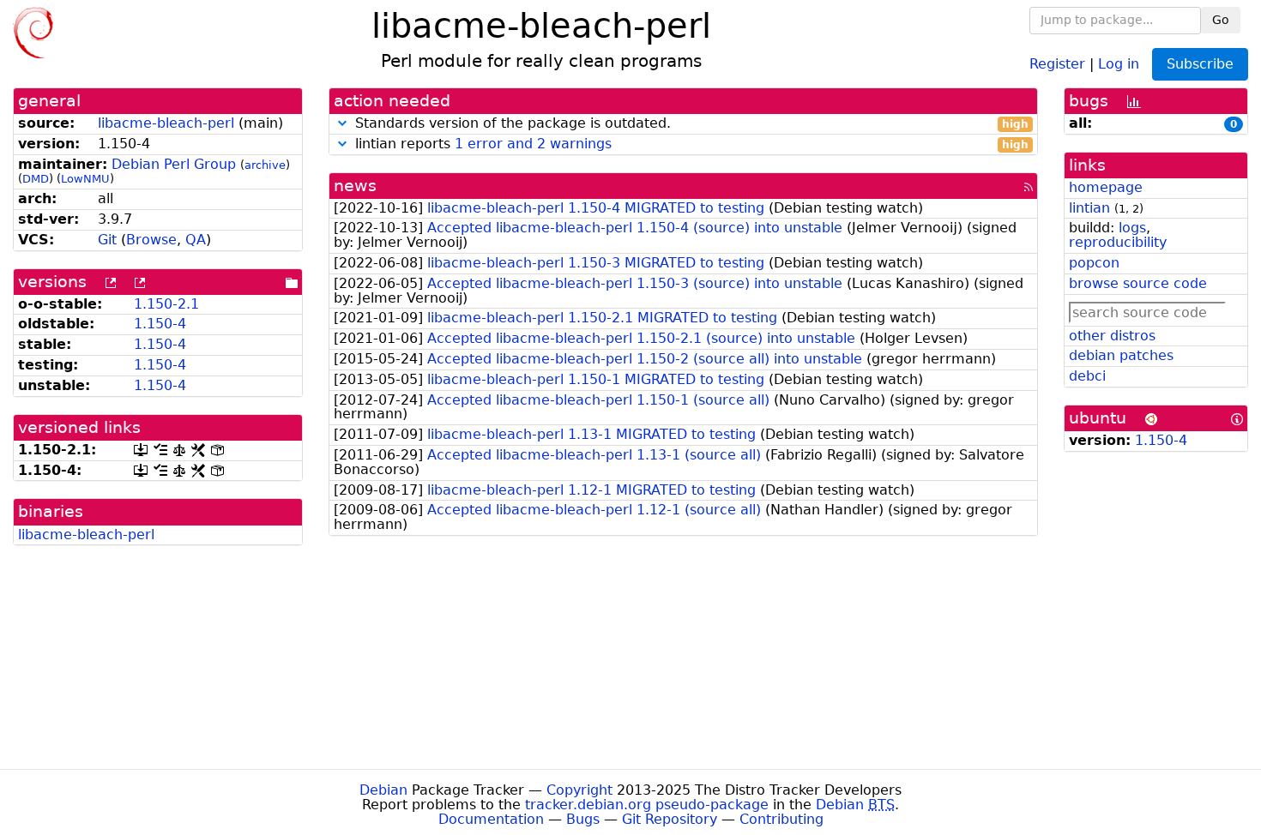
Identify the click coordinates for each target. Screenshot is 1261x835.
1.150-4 (160, 323)
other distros (1112, 335)
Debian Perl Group (174, 164)
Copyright (579, 790)
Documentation (491, 819)
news (355, 185)
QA (195, 239)
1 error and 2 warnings (533, 143)
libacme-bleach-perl (166, 123)
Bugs (583, 819)
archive (265, 165)
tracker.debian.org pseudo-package (647, 804)
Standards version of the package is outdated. (690, 124)
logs (1132, 227)
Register (1057, 63)
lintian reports (690, 144)
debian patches (1121, 355)
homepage (1106, 187)
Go (1220, 20)
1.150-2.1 (166, 304)
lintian (1089, 208)
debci (1087, 376)
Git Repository (669, 819)
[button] (342, 123)
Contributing (781, 819)
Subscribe (1200, 64)
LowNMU (85, 178)
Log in (1118, 63)
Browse (151, 239)
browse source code (1138, 283)
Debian (383, 790)
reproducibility (1118, 242)
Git (107, 239)
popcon (1094, 263)
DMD (35, 178)
